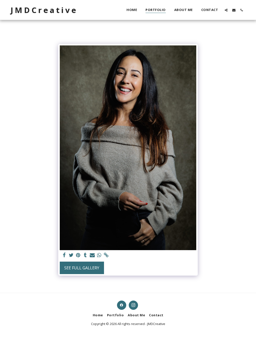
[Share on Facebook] (64, 255)
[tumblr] (85, 255)
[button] (226, 10)
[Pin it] (78, 255)
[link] (106, 255)
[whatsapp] (99, 255)
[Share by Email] (92, 255)
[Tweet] (71, 255)
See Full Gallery (81, 268)
